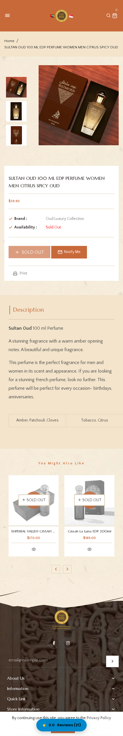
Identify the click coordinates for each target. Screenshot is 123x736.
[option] (16, 87)
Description (28, 309)
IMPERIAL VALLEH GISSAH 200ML (33, 531)
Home (9, 41)
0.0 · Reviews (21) (65, 725)
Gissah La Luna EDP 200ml (89, 531)
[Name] (112, 661)
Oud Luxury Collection (65, 218)
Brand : (20, 218)
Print (23, 273)
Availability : (25, 227)
